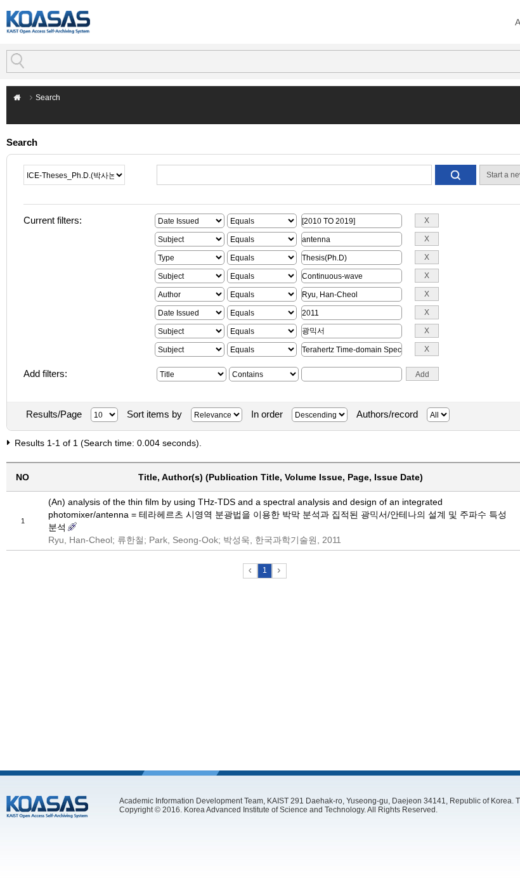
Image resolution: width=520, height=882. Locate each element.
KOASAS (48, 22)
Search (48, 97)
